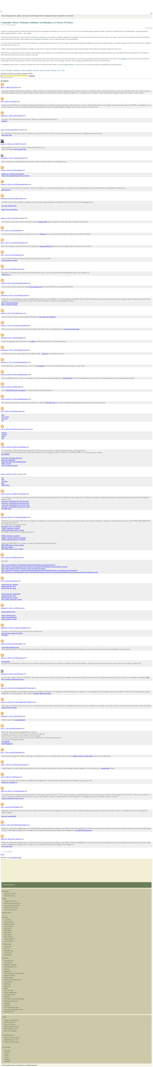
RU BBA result (6, 508)
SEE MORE (5, 454)
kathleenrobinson (23, 283)
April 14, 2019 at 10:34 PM (8, 557)
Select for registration (8, 460)
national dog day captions (9, 584)
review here (5, 417)
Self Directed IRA (9, 1011)
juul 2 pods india (6, 846)
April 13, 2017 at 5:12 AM (8, 230)
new (2, 438)
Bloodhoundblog (8, 977)
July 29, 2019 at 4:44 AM (8, 581)
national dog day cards (8, 588)
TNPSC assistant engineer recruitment (13, 538)
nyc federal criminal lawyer (83, 830)
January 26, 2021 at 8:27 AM (9, 702)
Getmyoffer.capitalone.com (10, 647)
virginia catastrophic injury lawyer (12, 798)
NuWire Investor (8, 951)
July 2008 (7, 928)
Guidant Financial (9, 1037)
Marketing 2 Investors (10, 965)
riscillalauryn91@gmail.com (25, 688)
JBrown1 (17, 807)
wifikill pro (43, 234)
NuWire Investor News (10, 901)
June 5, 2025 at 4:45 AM (8, 807)
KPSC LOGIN (6, 463)
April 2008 (7, 935)
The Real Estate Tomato (10, 1001)
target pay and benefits (8, 816)
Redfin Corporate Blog (10, 992)
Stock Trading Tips (20, 149)
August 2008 (8, 926)
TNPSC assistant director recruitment (13, 539)
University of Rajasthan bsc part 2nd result (15, 503)
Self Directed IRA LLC (10, 967)
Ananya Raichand (23, 325)
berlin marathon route (8, 612)
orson (17, 777)
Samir (19, 387)
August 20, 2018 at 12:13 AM (9, 517)
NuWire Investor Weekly (11, 907)
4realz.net (6, 969)
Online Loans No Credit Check (83, 756)
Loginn (32, 341)
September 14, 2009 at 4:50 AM (10, 115)
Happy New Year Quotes (9, 209)
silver (72, 64)
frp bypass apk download (47, 317)
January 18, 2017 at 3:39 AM (9, 218)
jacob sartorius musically (9, 260)
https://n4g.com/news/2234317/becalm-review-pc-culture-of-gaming (23, 568)
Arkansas (7, 1059)
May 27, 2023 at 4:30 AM (8, 752)
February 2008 (8, 939)
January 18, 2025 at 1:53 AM (9, 791)
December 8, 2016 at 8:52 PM (9, 198)
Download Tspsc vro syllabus (10, 526)
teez (16, 581)
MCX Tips (20, 144)
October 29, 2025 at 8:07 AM (9, 839)
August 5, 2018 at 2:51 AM (8, 474)
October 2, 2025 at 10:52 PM (9, 825)
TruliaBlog (7, 1003)
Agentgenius (7, 971)
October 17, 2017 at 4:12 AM (9, 325)
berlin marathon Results (9, 617)
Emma (21, 674)
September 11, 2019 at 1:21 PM (10, 608)
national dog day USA (8, 596)
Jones (21, 716)
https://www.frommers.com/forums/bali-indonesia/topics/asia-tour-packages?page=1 (28, 565)
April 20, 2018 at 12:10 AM (9, 399)
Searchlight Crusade (9, 994)
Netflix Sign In (68, 378)
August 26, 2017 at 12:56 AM (9, 283)
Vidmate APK (42, 222)
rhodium (53, 70)
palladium (29, 70)
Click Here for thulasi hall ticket (11, 458)
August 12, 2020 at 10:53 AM (9, 658)
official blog (5, 485)
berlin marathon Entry (8, 615)
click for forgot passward (9, 465)
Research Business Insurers (11, 1026)
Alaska (6, 1055)
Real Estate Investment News (12, 903)
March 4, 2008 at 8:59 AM (8, 87)
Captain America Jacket (9, 707)
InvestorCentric (8, 962)
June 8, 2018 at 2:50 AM (8, 411)
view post (4, 418)
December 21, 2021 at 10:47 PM (10, 716)
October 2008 (8, 922)
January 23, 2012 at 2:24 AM (9, 144)
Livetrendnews (23, 628)
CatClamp (123, 58)
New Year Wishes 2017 (8, 206)
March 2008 (7, 937)
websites (4, 433)
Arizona (6, 1057)
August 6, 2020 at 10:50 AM (9, 644)
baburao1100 (23, 295)
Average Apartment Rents (11, 1020)
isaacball (19, 557)
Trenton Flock (8, 953)
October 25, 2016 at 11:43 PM (9, 184)
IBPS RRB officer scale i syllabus (12, 549)
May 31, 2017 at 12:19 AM (8, 242)
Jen (17, 87)
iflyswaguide (5, 661)
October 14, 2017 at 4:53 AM (9, 313)
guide (3, 436)
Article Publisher (21, 447)
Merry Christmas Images (9, 304)
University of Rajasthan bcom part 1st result (15, 507)
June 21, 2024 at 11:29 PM (8, 777)
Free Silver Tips (6, 135)
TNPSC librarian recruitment (10, 536)
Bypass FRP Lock (45, 246)
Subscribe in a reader (10, 893)
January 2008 (8, 941)
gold (66, 64)
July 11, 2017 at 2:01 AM (8, 255)
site (2, 420)
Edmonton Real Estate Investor (12, 979)
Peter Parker (18, 411)
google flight (105, 768)
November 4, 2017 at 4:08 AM (9, 338)
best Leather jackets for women (11, 599)
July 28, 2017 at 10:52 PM (8, 269)
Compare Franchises (9, 1024)
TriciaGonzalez (20, 242)
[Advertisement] (76, 5)
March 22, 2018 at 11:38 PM (9, 387)
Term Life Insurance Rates (11, 1007)
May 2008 (7, 932)
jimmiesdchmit (23, 362)
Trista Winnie (7, 955)
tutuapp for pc (5, 274)
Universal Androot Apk (71, 329)
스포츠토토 (5, 741)
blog (2, 415)
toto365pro (18, 728)
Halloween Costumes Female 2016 (12, 174)
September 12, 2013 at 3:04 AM (10, 158)
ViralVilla (4, 635)
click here (45, 353)
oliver (19, 839)
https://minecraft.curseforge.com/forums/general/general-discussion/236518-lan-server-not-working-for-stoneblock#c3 (39, 570)
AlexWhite (19, 752)
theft (63, 70)
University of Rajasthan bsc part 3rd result (15, 505)
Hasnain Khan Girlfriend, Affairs (12, 633)
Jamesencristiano (22, 825)
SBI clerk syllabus (7, 547)
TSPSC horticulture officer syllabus (12, 530)
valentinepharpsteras (22, 374)
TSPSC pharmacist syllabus (11, 528)
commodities (17, 70)
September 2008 (8, 924)
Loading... (5, 915)
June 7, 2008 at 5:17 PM (8, 101)
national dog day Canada (9, 597)
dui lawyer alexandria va (9, 782)
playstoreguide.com (35, 287)
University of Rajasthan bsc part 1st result (14, 501)
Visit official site (50, 402)
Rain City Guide (8, 990)
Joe (16, 101)
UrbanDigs (7, 1005)
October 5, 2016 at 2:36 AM (9, 170)
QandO (6, 988)
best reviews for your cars (23, 429)
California (7, 1061)
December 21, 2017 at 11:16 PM (10, 362)
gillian (21, 115)
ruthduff (18, 230)
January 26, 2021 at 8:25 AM (9, 688)
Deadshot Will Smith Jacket (42, 693)
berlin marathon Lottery (9, 619)
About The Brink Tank (10, 909)
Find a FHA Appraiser (10, 1031)
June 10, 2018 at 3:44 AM (8, 429)
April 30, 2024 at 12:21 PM (8, 764)
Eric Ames (7, 948)
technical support (21, 764)
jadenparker (20, 791)
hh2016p (19, 170)
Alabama (6, 1053)
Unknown (21, 198)
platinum (36, 70)
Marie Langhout (11, 24)
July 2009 (7, 920)
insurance (38, 39)
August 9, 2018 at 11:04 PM (9, 494)
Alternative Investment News (12, 905)
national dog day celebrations (10, 594)
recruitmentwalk (19, 720)
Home (2, 854)
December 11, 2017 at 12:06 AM (10, 350)
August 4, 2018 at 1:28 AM (8, 447)
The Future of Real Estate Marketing (14, 999)
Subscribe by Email (9, 896)
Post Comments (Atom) (15, 857)
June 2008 (7, 930)
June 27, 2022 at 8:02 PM (8, 728)
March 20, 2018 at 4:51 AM (9, 374)
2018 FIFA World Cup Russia (15, 390)
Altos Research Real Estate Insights (14, 973)
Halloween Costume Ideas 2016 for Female (15, 176)
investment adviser (23, 184)
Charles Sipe (7, 946)
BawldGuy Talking (9, 975)
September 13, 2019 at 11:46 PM (10, 628)
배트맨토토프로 (7, 744)
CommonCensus (8, 960)
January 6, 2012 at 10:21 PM (9, 130)
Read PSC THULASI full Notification (13, 462)
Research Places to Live (10, 1029)
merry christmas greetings (9, 303)
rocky (20, 608)
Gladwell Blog (8, 982)
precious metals (45, 70)
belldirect (4, 121)
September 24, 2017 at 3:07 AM (10, 295)
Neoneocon (7, 986)
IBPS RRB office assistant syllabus (12, 545)
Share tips (22, 158)
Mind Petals (7, 984)
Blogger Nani (23, 350)
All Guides (7, 1050)
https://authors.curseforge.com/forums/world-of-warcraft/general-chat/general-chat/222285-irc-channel (34, 567)
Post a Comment (7, 851)
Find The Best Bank (9, 1022)
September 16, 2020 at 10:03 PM (10, 674)
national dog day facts (8, 586)
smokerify (41, 366)
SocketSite (7, 996)
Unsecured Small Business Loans (13, 1009)
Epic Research (6, 190)
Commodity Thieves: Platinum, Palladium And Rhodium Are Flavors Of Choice (37, 22)
